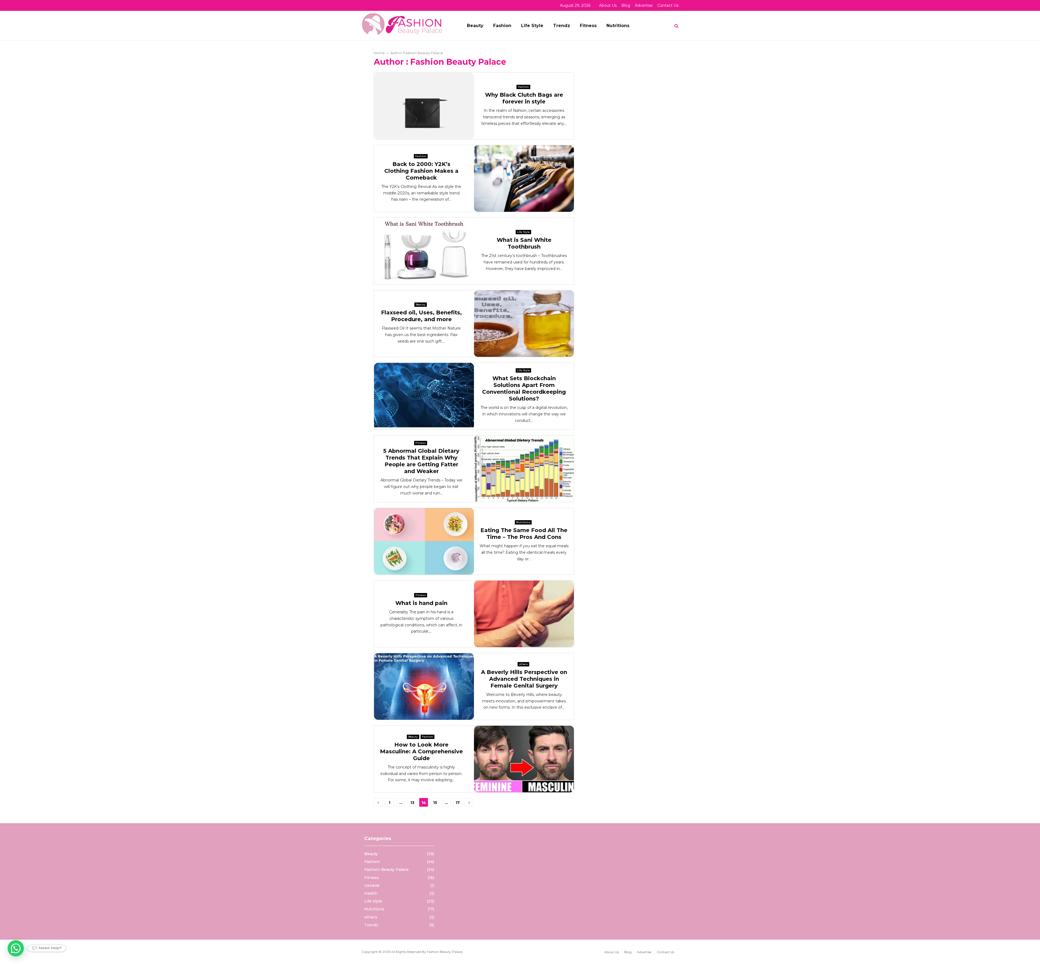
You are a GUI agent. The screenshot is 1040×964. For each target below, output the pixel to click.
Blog (625, 5)
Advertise (644, 5)
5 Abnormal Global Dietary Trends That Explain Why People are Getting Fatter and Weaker (421, 461)
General (371, 885)
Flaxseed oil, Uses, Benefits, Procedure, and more (421, 316)
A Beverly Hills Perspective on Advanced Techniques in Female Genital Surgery (524, 679)
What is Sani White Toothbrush (524, 243)
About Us (608, 5)
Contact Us (667, 5)
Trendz (561, 25)
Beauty (475, 25)
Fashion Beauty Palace (423, 53)
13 (412, 802)
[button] (16, 948)
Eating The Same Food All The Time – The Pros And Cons (523, 533)
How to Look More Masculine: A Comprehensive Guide (421, 751)
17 (458, 802)
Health (371, 893)
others (523, 664)
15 (435, 802)
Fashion (502, 25)
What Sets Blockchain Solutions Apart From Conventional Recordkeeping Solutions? (524, 388)
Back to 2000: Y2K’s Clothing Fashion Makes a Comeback (421, 171)
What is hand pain (421, 603)
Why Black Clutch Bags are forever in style (524, 98)
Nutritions (617, 25)
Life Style (532, 25)
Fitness (588, 25)
